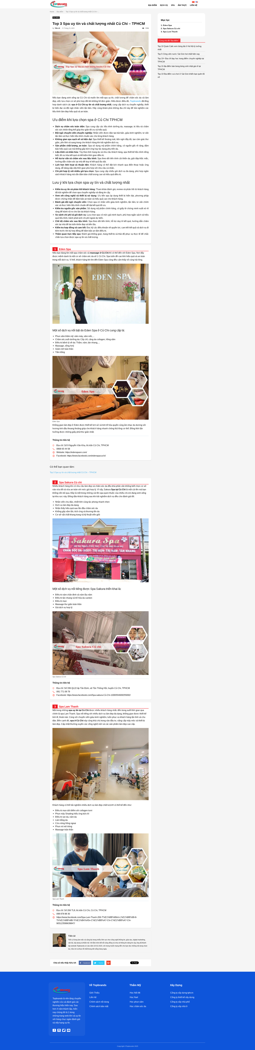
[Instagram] (59, 1030)
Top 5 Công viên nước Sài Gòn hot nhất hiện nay (179, 54)
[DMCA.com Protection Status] (95, 1023)
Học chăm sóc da (138, 1006)
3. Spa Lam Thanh (169, 32)
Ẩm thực (182, 5)
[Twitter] (64, 1030)
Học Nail (134, 997)
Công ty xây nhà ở (179, 1006)
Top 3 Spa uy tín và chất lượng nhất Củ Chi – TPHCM (73, 472)
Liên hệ (92, 997)
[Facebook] (55, 1030)
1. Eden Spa (166, 25)
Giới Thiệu (94, 992)
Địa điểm (152, 5)
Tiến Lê (57, 28)
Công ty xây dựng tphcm (181, 992)
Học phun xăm (136, 1002)
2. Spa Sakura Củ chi (170, 28)
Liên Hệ (193, 5)
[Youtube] (69, 1030)
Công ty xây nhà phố (180, 1002)
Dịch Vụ (164, 5)
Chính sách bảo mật (98, 1006)
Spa (173, 5)
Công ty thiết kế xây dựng (182, 997)
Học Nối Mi (135, 992)
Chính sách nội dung (99, 1002)
